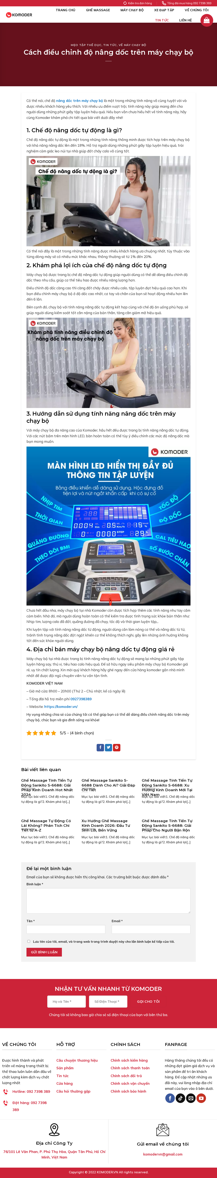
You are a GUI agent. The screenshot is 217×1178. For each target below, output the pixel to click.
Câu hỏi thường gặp (73, 1091)
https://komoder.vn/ (61, 706)
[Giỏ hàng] (206, 20)
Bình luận (34, 884)
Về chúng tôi (197, 10)
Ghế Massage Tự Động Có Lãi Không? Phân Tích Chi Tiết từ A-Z (46, 826)
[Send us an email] (191, 1098)
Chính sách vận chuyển (130, 1083)
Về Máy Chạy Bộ (132, 45)
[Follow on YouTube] (201, 1098)
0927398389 (81, 699)
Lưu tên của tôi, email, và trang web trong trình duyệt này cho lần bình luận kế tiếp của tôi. (104, 942)
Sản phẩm (65, 1068)
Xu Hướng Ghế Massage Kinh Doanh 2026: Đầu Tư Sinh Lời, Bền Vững (106, 826)
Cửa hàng (64, 1083)
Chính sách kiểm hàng (129, 1060)
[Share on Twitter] (108, 747)
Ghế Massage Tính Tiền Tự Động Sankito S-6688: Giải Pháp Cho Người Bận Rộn (167, 826)
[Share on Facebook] (100, 747)
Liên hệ (185, 20)
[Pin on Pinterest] (116, 747)
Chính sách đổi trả (126, 1076)
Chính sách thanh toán (130, 1068)
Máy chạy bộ (132, 10)
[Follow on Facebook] (170, 1098)
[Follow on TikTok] (180, 1098)
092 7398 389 (31, 1091)
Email (117, 921)
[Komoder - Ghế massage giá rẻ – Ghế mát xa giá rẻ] (19, 14)
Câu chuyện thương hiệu (77, 1060)
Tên (30, 921)
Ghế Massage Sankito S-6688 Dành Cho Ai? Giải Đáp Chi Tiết (108, 785)
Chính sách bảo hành (128, 1091)
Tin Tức (162, 20)
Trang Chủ (65, 10)
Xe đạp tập (164, 10)
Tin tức (62, 1076)
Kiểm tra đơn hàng (140, 3)
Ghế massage (98, 10)
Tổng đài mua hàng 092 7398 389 (189, 3)
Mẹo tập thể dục (86, 45)
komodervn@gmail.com (162, 1154)
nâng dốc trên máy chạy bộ (79, 100)
